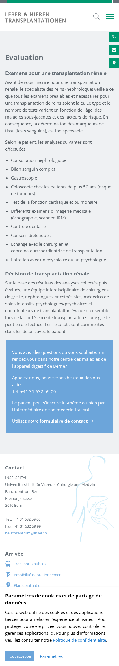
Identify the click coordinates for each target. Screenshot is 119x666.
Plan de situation (28, 585)
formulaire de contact (64, 421)
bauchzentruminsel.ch (26, 533)
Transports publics (30, 563)
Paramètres (51, 656)
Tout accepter (19, 656)
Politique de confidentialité (79, 640)
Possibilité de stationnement (38, 574)
